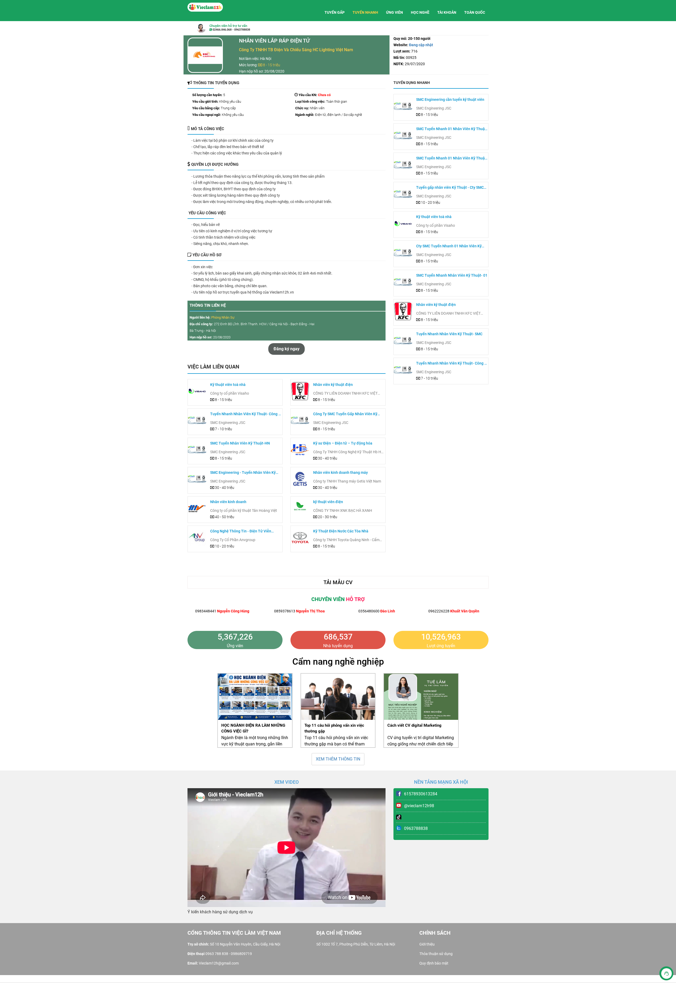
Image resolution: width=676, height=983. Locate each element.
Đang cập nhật (420, 45)
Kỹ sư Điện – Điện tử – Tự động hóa (342, 443)
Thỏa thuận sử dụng (436, 954)
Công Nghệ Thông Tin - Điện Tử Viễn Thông (240, 531)
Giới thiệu (427, 944)
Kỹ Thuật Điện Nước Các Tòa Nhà (340, 531)
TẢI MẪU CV (338, 582)
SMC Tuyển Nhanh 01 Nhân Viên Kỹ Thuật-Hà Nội (451, 129)
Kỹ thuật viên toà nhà (228, 384)
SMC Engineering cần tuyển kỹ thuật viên (450, 99)
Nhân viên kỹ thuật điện (333, 384)
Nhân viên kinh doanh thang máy (340, 472)
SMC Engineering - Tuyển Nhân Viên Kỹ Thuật (243, 472)
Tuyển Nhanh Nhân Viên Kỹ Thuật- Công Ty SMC (246, 414)
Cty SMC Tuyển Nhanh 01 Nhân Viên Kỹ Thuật (449, 246)
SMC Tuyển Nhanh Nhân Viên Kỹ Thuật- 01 (451, 275)
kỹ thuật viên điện (328, 502)
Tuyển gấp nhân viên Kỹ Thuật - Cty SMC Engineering (450, 187)
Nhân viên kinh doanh (228, 502)
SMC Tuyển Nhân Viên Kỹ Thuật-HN (240, 443)
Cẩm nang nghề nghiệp (338, 661)
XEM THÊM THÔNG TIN (338, 759)
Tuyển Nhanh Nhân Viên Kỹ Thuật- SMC (449, 334)
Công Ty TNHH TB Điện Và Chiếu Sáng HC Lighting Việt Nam (296, 49)
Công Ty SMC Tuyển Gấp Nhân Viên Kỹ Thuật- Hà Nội (345, 414)
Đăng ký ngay (286, 348)
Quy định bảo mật (433, 963)
